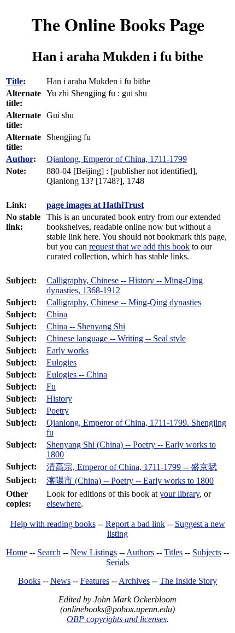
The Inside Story (188, 580)
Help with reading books (53, 524)
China (56, 314)
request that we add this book (139, 246)
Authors (140, 552)
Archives (134, 580)
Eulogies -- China (76, 374)
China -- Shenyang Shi (85, 326)
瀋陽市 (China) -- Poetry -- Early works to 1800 (130, 480)
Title (14, 81)
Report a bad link (135, 524)
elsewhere (63, 503)
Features (94, 580)
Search (49, 552)
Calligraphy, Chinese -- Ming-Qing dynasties (123, 302)
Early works (67, 350)
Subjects (206, 552)
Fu (51, 386)
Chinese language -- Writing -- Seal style (116, 338)
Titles (173, 552)
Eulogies (61, 362)
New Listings (93, 552)
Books (29, 580)
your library (179, 493)
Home (16, 552)
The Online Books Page (117, 24)
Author (19, 159)
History (59, 398)
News (60, 580)
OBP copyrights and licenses (117, 619)
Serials (117, 562)
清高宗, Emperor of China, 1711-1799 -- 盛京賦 (131, 467)
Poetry (57, 410)
